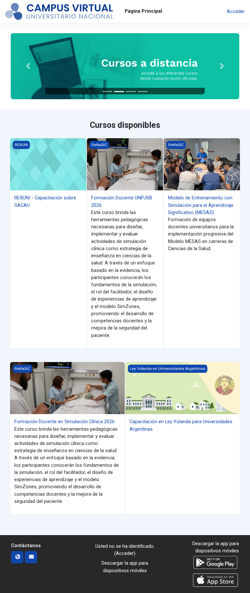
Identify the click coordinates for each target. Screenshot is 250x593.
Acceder (236, 11)
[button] (28, 66)
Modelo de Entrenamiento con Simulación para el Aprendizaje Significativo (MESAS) (200, 205)
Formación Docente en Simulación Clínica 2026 (64, 422)
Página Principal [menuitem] (143, 11)
